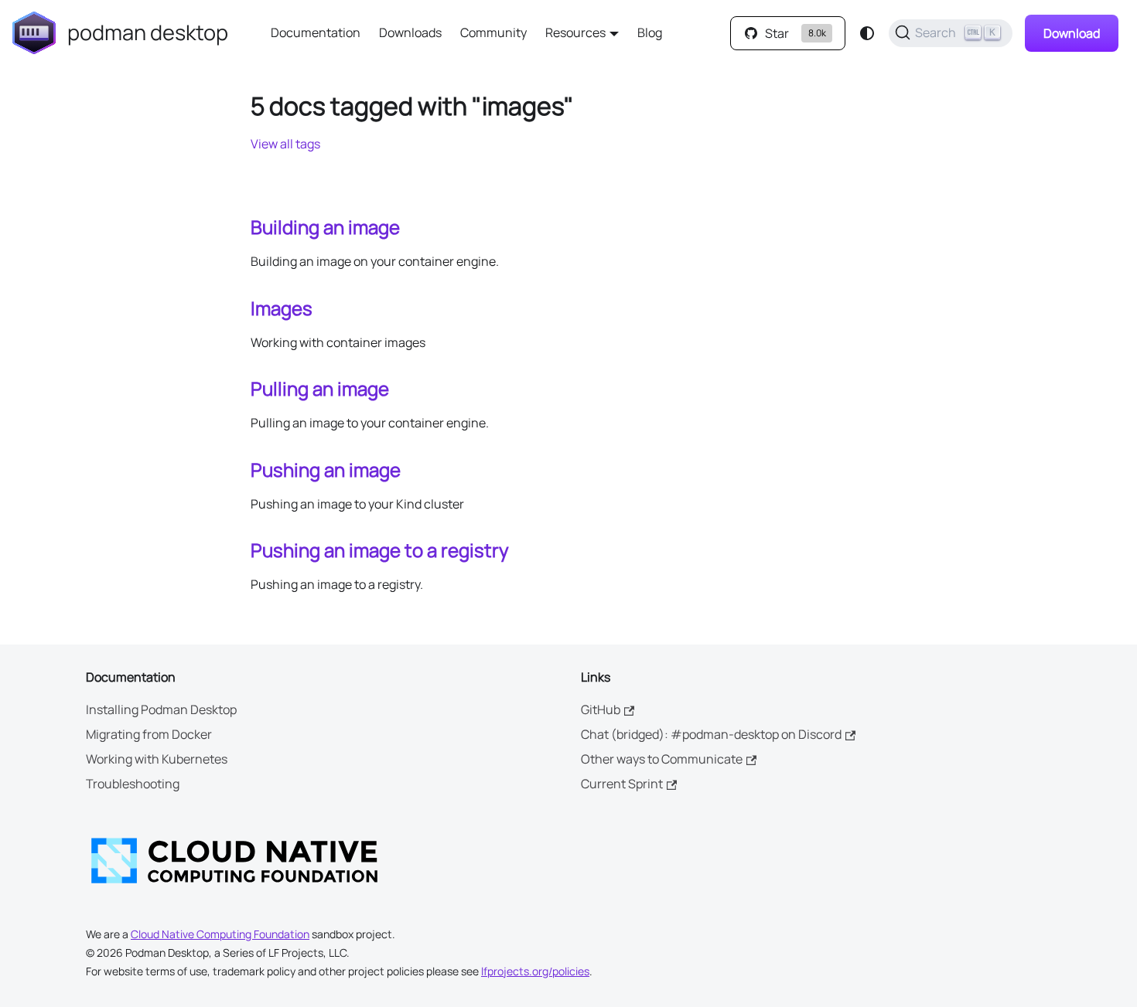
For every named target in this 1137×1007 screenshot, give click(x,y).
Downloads (410, 32)
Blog (649, 32)
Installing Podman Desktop (161, 709)
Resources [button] (575, 32)
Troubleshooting (132, 783)
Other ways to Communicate (662, 758)
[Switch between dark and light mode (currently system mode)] (867, 33)
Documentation (315, 32)
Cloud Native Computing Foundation (220, 934)
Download (1071, 33)
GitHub (600, 709)
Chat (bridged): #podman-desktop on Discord (711, 734)
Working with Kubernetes (156, 758)
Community (493, 32)
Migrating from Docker (149, 734)
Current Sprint (622, 783)
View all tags (285, 143)
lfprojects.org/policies (535, 971)
